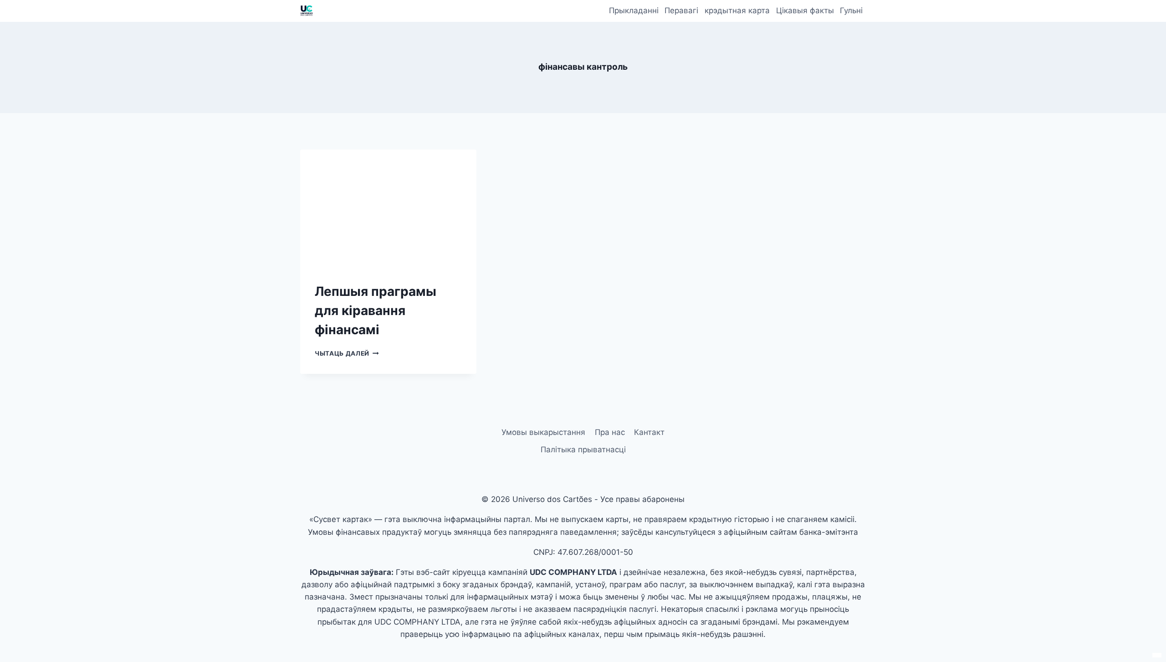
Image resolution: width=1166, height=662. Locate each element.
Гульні (851, 10)
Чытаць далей (347, 353)
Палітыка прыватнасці (583, 449)
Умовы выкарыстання (543, 432)
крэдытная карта (737, 10)
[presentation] (388, 208)
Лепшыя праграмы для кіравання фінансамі (375, 310)
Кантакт (649, 432)
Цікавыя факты (805, 10)
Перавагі (681, 10)
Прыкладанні (634, 10)
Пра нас (610, 432)
